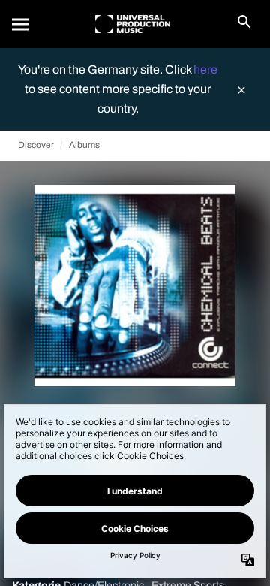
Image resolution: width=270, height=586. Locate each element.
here (206, 69)
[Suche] (21, 24)
